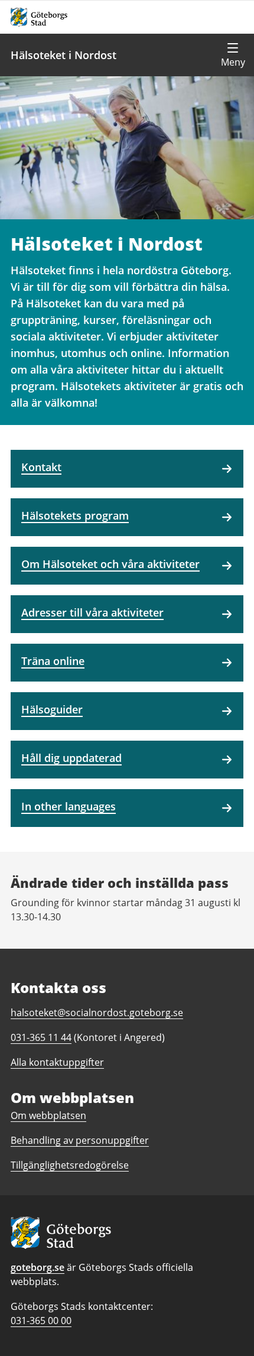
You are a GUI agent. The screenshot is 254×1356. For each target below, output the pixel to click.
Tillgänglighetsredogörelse (70, 1165)
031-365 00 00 (41, 1320)
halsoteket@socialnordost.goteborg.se (97, 1012)
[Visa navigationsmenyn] (232, 55)
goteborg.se (37, 1267)
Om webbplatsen (48, 1115)
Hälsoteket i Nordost (63, 55)
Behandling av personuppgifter (80, 1140)
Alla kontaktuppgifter (57, 1062)
